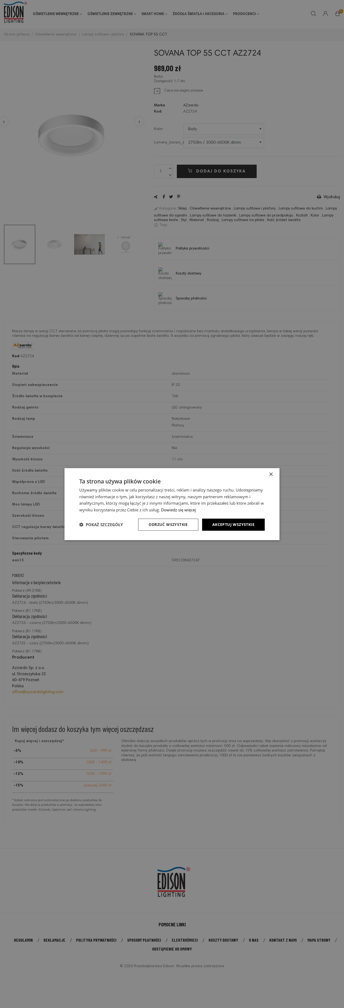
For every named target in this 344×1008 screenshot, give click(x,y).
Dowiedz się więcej (178, 509)
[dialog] (172, 504)
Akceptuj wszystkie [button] (233, 524)
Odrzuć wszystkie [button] (168, 524)
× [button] (271, 474)
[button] (101, 524)
